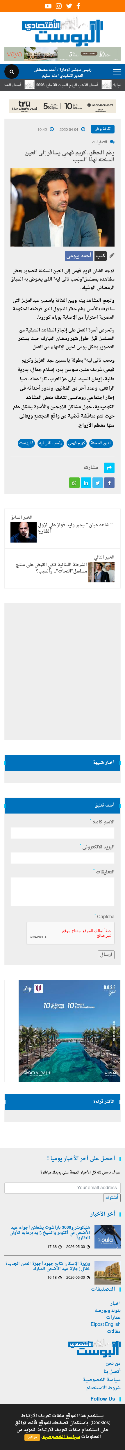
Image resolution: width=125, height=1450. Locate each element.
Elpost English (106, 1324)
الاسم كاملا (102, 822)
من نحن (113, 1363)
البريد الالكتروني (97, 847)
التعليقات (99, 142)
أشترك (112, 1198)
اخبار (115, 1303)
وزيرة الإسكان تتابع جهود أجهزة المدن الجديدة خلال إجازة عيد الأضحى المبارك (47, 1266)
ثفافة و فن (103, 129)
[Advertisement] (62, 671)
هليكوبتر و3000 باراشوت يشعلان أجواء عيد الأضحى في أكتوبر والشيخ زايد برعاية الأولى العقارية (50, 1233)
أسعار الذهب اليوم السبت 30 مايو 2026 (79, 85)
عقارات (113, 1317)
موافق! (32, 1437)
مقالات (114, 1331)
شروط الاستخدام (103, 1388)
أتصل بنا (112, 1371)
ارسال (106, 954)
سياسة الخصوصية (102, 1379)
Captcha (104, 917)
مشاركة (90, 467)
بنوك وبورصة (107, 1310)
